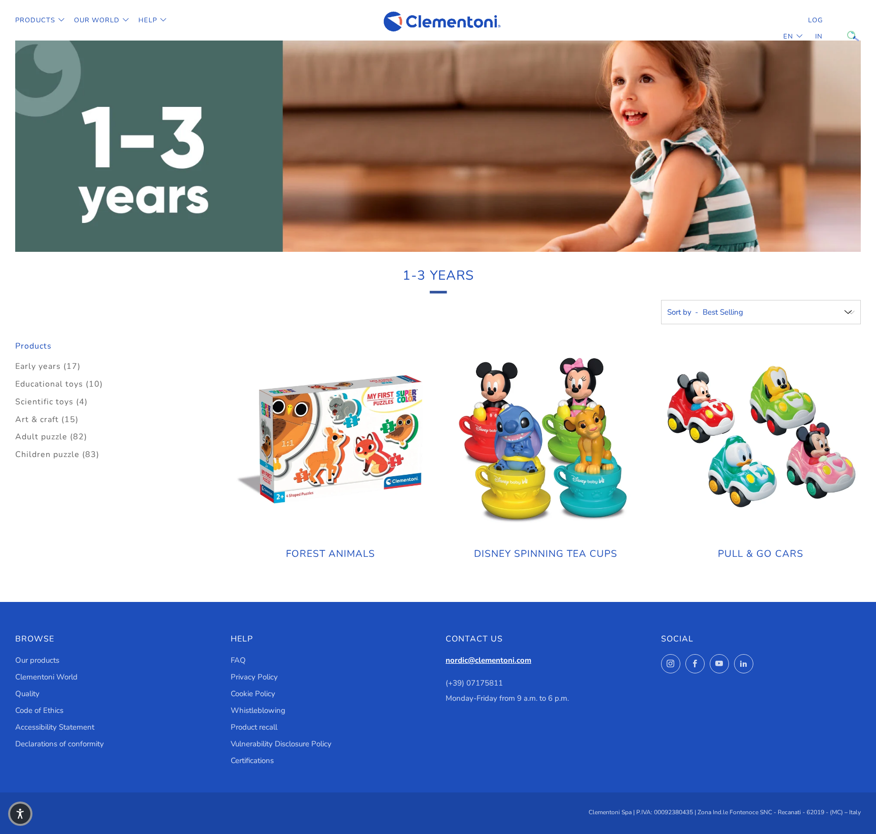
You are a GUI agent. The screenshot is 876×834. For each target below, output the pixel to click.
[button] (20, 814)
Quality (27, 694)
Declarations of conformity (59, 744)
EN (788, 36)
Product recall (254, 727)
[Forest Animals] (330, 439)
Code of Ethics (39, 710)
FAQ (238, 660)
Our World (97, 20)
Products (35, 20)
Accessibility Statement (54, 727)
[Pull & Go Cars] (760, 439)
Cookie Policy (253, 694)
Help (147, 20)
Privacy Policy (254, 677)
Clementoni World (46, 677)
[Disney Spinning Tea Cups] (545, 439)
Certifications (252, 760)
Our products (37, 660)
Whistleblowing (258, 710)
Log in (815, 28)
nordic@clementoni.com (488, 660)
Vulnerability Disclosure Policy (281, 744)
